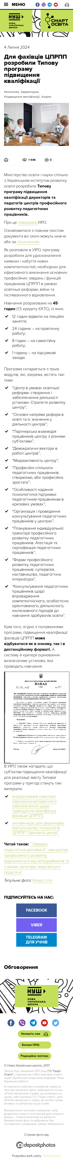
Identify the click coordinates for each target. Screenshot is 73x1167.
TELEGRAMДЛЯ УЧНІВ (36, 940)
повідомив (28, 222)
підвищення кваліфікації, (23, 96)
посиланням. (28, 241)
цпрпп (47, 96)
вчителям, (13, 92)
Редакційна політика (34, 1056)
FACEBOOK (36, 910)
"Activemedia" (51, 1156)
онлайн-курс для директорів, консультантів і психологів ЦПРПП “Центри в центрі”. (38, 828)
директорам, (31, 92)
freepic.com (42, 880)
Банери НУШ (30, 1045)
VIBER (36, 925)
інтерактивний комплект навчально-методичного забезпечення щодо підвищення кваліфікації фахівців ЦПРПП (34, 806)
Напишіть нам (67, 4)
